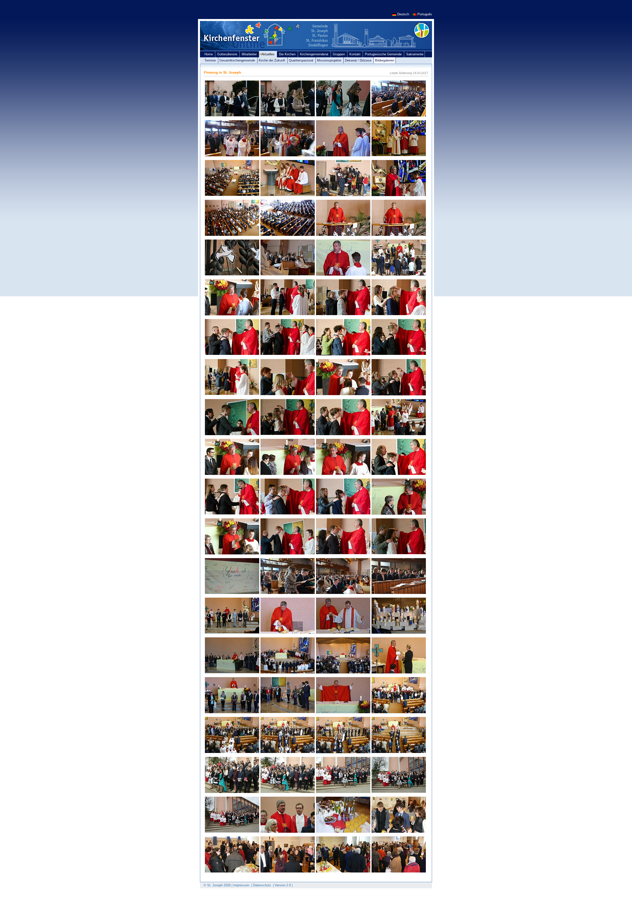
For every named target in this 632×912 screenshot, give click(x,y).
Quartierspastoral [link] (301, 60)
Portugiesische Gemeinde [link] (384, 54)
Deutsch (403, 14)
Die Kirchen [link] (287, 54)
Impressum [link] (241, 885)
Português (424, 14)
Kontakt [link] (355, 54)
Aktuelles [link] (268, 54)
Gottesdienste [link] (227, 54)
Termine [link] (210, 60)
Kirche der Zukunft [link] (272, 60)
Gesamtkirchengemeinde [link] (237, 60)
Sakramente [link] (414, 54)
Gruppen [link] (339, 54)
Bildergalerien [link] (384, 60)
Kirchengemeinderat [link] (314, 54)
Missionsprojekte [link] (329, 60)
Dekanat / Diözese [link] (358, 60)
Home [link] (209, 54)
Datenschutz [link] (262, 885)
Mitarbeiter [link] (250, 54)
